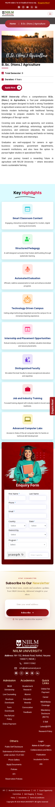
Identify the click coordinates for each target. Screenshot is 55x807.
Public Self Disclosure (14, 747)
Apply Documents (14, 764)
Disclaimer (23, 798)
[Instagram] (23, 7)
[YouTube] (27, 7)
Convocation (27, 707)
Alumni (28, 694)
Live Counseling (9, 694)
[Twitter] (32, 673)
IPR (41, 764)
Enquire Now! (44, 3)
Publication (41, 755)
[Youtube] (27, 673)
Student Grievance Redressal (19, 790)
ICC (35, 790)
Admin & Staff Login (41, 745)
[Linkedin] (38, 673)
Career (45, 697)
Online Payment (9, 724)
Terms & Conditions (37, 798)
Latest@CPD (45, 726)
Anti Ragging (29, 794)
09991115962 (30, 663)
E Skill (45, 722)
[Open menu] (50, 14)
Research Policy (45, 731)
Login (41, 741)
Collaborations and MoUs (41, 750)
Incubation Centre (41, 759)
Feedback (27, 712)
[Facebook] (19, 7)
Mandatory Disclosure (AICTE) (45, 713)
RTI (14, 774)
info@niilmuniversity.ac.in (30, 668)
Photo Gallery (14, 760)
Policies (14, 769)
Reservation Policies (13, 779)
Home (13, 23)
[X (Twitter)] (31, 7)
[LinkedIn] (36, 7)
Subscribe (26, 612)
